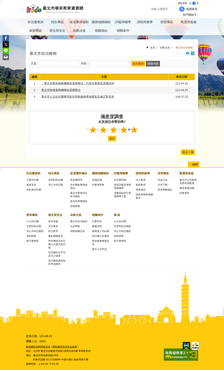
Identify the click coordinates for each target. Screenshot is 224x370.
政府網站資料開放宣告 (38, 346)
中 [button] (194, 3)
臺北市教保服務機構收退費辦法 (60, 90)
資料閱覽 (31, 236)
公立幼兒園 (32, 221)
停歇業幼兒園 (33, 189)
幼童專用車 (98, 184)
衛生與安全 (55, 214)
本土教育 (141, 179)
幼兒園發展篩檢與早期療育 (56, 262)
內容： (85, 63)
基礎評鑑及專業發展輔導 (122, 186)
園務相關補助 (100, 173)
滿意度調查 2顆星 (103, 129)
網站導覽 (182, 3)
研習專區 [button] (166, 22)
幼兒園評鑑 (120, 179)
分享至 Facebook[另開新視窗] (6, 38)
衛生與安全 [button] (57, 30)
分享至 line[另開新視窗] (6, 51)
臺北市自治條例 (184, 47)
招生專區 (53, 173)
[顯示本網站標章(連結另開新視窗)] (181, 359)
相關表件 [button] (123, 30)
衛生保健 (53, 221)
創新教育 (141, 184)
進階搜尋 (191, 9)
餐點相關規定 (55, 236)
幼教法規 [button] (79, 30)
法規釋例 (75, 226)
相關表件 (97, 214)
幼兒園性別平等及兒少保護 (56, 254)
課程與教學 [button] (145, 22)
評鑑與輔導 (121, 173)
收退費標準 (76, 179)
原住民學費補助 (78, 201)
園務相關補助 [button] (101, 22)
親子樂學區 (32, 240)
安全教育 (53, 226)
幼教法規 (165, 47)
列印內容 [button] (187, 53)
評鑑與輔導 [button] (123, 22)
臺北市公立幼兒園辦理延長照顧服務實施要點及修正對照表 (77, 96)
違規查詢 (31, 184)
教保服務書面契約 (100, 242)
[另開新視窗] (186, 346)
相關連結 (101, 30)
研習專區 (163, 173)
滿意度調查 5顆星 (134, 129)
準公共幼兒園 (55, 184)
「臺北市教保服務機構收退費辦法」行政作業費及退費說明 (77, 83)
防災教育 (53, 231)
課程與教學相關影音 (144, 196)
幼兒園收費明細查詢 (78, 186)
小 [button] (190, 3)
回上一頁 (188, 152)
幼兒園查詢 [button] (35, 22)
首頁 (152, 47)
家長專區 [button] (35, 30)
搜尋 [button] (182, 9)
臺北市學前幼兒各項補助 (78, 195)
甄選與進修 (187, 173)
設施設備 (97, 179)
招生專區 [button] (57, 22)
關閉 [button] (195, 164)
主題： (35, 63)
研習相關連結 (165, 189)
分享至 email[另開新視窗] (6, 57)
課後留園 (75, 206)
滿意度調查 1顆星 (93, 129)
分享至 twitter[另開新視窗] (6, 44)
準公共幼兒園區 (35, 231)
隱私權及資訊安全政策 (64, 346)
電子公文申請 (99, 249)
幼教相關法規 (77, 231)
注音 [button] (192, 53)
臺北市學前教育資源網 (55, 9)
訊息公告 (162, 179)
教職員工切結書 (100, 231)
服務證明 (97, 226)
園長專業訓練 (187, 188)
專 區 (117, 214)
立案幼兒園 (32, 179)
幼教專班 (184, 193)
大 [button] (198, 3)
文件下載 (162, 184)
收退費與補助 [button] (79, 22)
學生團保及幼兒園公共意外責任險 (56, 244)
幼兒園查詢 (33, 173)
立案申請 (97, 221)
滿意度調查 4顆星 (124, 129)
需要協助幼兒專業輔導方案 (122, 195)
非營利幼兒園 (55, 179)
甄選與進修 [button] (189, 22)
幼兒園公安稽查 (100, 236)
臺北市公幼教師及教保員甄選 (188, 181)
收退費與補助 (78, 173)
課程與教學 (143, 173)
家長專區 (32, 214)
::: (1, 1)
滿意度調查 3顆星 (113, 129)
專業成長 (141, 189)
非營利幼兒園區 (122, 226)
